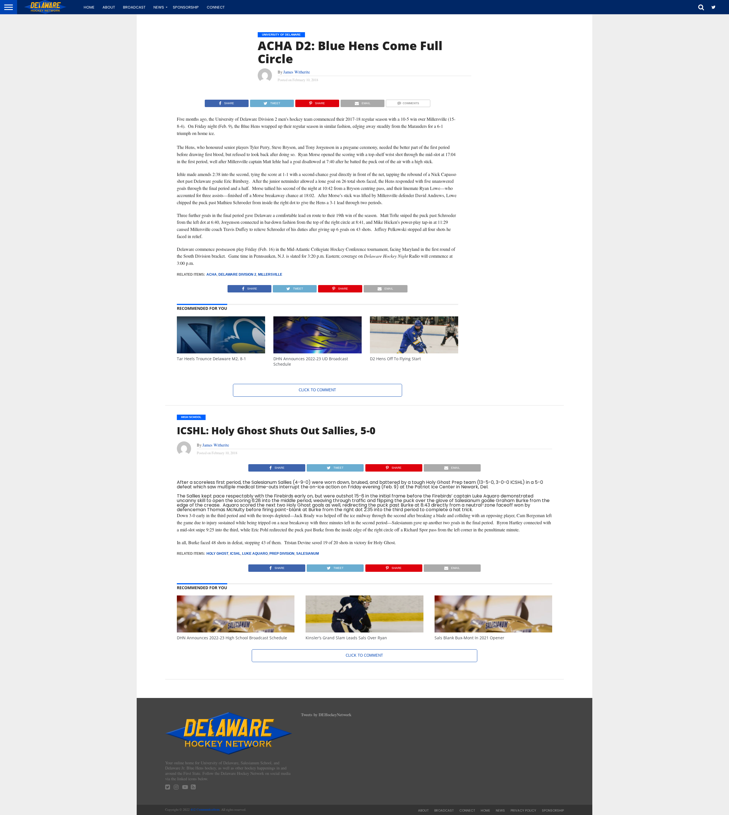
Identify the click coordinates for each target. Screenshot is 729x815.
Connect (216, 7)
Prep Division (281, 554)
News (158, 7)
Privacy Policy (523, 810)
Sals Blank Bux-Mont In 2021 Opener (469, 637)
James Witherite (296, 72)
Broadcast (134, 7)
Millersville (270, 275)
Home (89, 7)
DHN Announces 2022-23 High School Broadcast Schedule (232, 637)
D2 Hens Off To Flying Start (395, 358)
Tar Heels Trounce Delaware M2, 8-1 (211, 358)
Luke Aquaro (255, 554)
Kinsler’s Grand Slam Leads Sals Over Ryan (346, 637)
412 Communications (205, 809)
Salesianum (307, 554)
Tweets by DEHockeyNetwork (326, 715)
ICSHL (235, 554)
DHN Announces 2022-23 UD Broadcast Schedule (310, 361)
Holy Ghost (217, 554)
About (109, 7)
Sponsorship (186, 7)
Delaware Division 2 (237, 275)
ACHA (211, 275)
